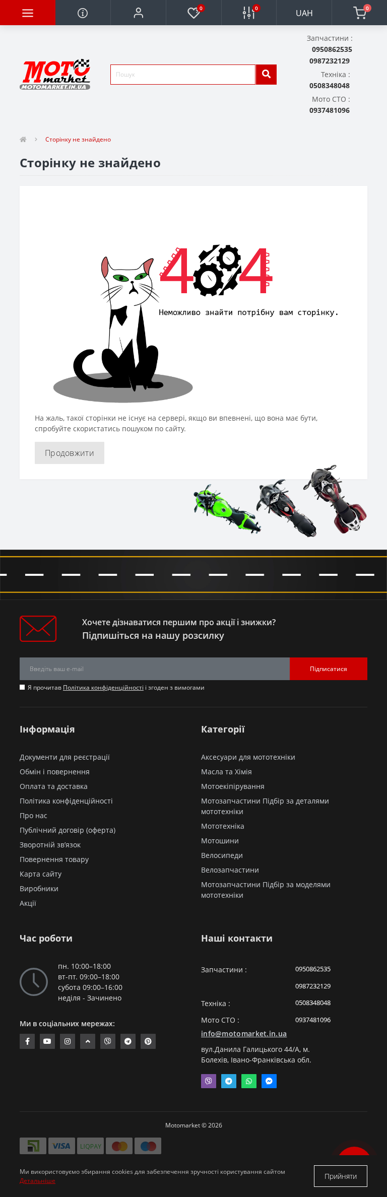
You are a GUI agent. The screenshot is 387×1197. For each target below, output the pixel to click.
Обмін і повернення (55, 771)
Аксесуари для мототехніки (248, 757)
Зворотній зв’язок (50, 844)
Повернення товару (54, 859)
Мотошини (220, 840)
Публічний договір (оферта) (67, 830)
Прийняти (341, 1176)
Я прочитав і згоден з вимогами (116, 687)
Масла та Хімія (226, 771)
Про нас (33, 815)
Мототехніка (222, 826)
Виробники (39, 888)
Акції (28, 903)
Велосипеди (222, 855)
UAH (304, 13)
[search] (266, 74)
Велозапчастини (230, 870)
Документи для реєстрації (65, 757)
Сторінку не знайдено (78, 139)
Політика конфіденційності (103, 687)
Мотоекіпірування (233, 786)
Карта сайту (40, 874)
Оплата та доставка (54, 786)
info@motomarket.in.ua (244, 1033)
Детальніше (37, 1180)
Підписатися (328, 668)
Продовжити (69, 452)
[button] (138, 12)
